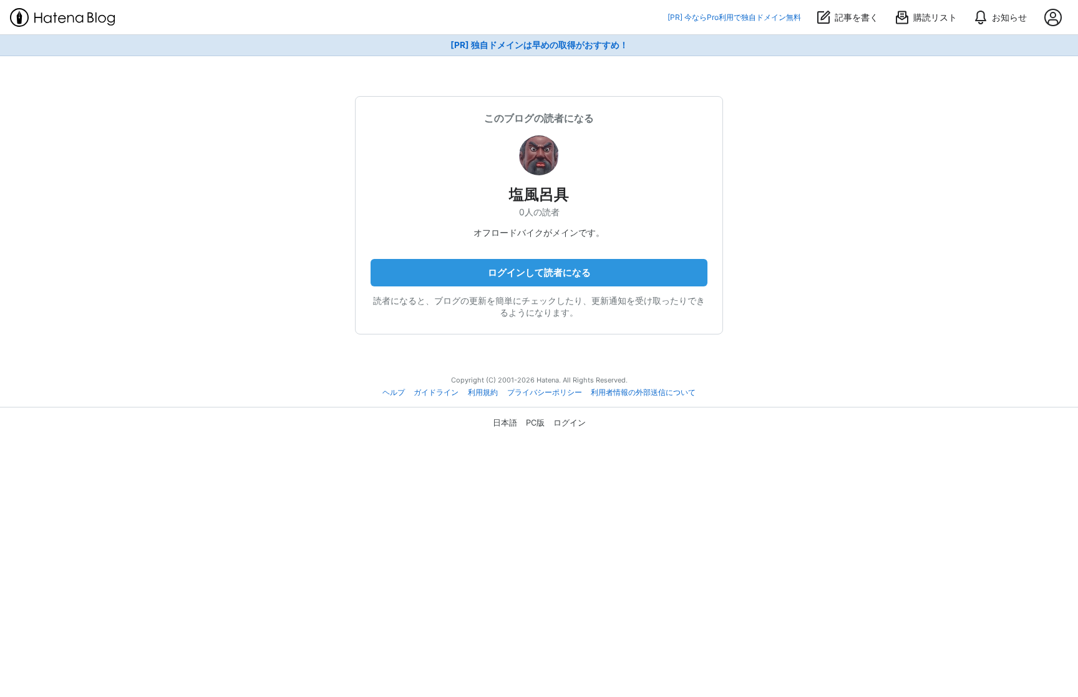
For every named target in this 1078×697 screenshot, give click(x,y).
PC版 (535, 422)
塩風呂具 (539, 194)
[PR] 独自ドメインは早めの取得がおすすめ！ (539, 45)
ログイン (569, 422)
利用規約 (483, 392)
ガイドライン (436, 392)
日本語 (505, 422)
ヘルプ (393, 392)
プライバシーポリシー (544, 392)
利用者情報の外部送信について (643, 392)
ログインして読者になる (539, 272)
